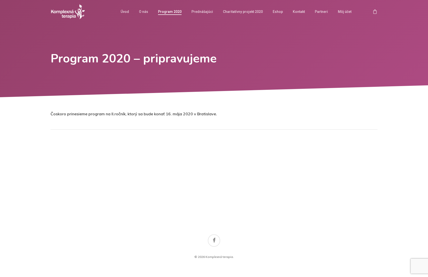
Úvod (125, 11)
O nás (143, 11)
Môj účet (344, 11)
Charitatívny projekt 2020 (243, 11)
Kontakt (299, 11)
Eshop (278, 11)
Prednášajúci (202, 11)
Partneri (321, 11)
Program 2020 (170, 11)
